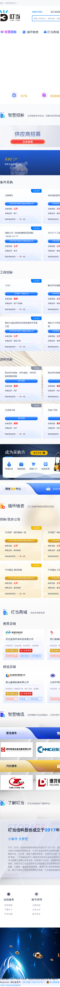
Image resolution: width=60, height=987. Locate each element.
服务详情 (37, 453)
